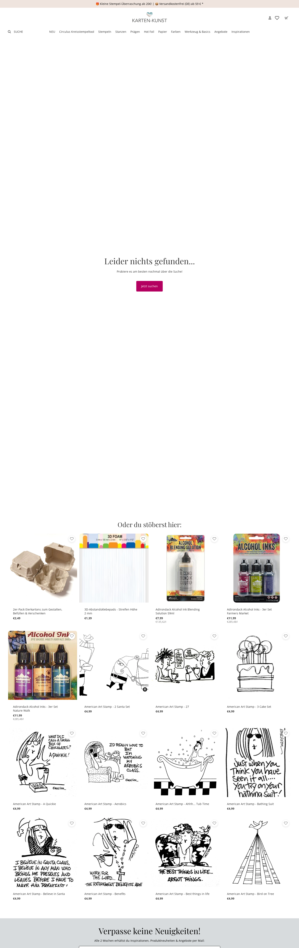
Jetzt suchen (149, 286)
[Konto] (269, 17)
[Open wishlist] (277, 18)
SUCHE (18, 32)
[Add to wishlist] (72, 539)
